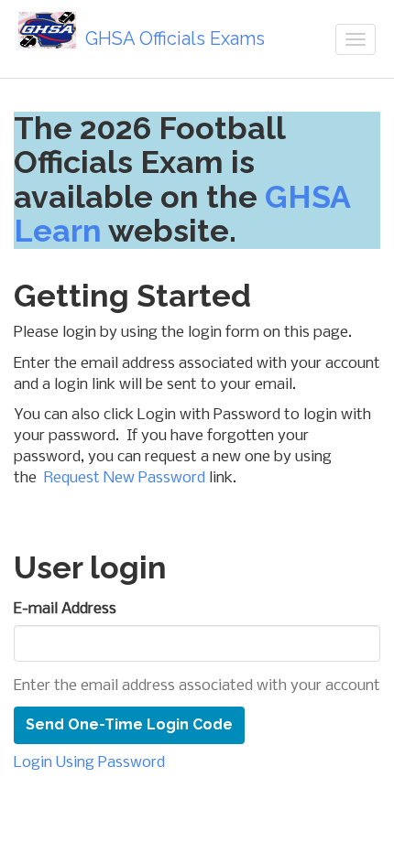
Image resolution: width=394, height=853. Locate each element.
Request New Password (124, 478)
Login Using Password (89, 763)
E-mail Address (65, 609)
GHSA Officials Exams (175, 38)
